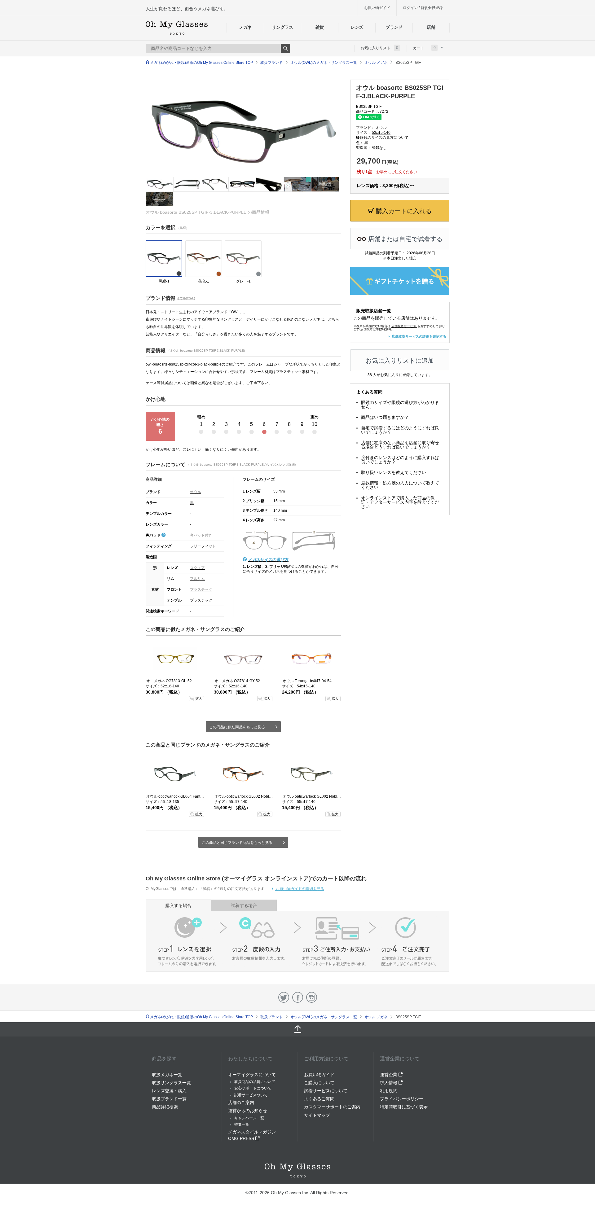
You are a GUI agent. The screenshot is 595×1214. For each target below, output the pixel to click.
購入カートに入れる (403, 211)
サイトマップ (317, 1115)
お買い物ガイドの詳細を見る (299, 889)
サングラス (282, 27)
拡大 (198, 698)
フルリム (197, 578)
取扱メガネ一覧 (167, 1074)
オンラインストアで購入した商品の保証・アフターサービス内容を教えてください (400, 502)
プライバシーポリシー (401, 1098)
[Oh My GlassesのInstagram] (311, 997)
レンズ (356, 27)
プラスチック (201, 589)
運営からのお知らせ (247, 1110)
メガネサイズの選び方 (268, 559)
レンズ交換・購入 (169, 1090)
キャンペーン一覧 (249, 1118)
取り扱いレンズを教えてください (393, 472)
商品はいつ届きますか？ (385, 417)
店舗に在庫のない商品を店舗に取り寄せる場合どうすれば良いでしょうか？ (400, 444)
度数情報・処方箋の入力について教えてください (400, 485)
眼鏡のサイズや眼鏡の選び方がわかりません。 (400, 404)
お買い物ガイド (377, 8)
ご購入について (319, 1082)
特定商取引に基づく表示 (404, 1106)
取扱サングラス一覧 (171, 1082)
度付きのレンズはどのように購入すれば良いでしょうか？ (400, 459)
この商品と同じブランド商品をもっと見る (237, 842)
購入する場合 (178, 905)
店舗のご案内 (241, 1102)
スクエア (197, 568)
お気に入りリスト (379, 48)
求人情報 (389, 1082)
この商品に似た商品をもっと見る (237, 727)
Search (285, 48)
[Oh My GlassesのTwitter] (283, 997)
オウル (195, 492)
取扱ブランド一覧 (169, 1098)
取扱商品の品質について (254, 1082)
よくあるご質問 (319, 1098)
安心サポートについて (252, 1088)
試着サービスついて (251, 1095)
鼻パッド (153, 535)
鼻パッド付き (201, 535)
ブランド (394, 27)
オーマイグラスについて (252, 1074)
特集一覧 (241, 1124)
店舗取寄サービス (403, 326)
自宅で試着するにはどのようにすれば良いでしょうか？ (400, 430)
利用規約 (388, 1090)
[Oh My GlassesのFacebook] (297, 997)
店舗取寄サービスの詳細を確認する (419, 336)
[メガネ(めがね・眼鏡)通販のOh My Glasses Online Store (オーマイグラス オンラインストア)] (297, 1170)
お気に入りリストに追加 (400, 360)
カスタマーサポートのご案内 (332, 1106)
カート (424, 48)
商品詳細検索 (165, 1106)
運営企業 (389, 1074)
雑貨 (319, 27)
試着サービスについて (325, 1090)
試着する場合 (244, 905)
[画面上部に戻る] (297, 1029)
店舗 (431, 27)
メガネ (245, 27)
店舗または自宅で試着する (404, 238)
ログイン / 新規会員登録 (423, 8)
